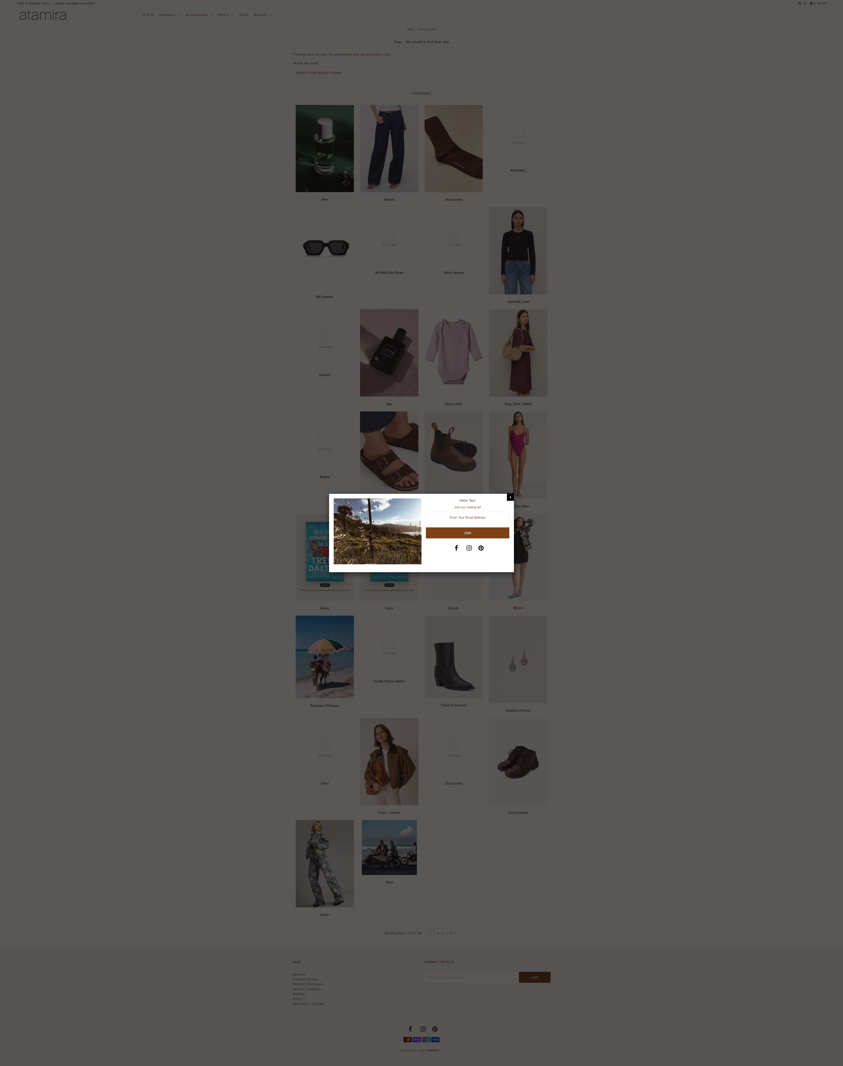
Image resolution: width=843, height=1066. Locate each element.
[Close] (510, 496)
